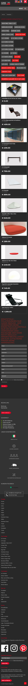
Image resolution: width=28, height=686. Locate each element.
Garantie (3, 612)
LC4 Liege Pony (6, 60)
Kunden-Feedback (5, 597)
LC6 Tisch (15, 60)
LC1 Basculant (19, 49)
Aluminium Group (5, 552)
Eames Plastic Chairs (5, 556)
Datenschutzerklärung (18, 379)
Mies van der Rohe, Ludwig (7, 578)
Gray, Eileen (3, 582)
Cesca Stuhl (5, 30)
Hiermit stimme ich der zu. (14, 379)
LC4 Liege (17, 56)
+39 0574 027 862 (12, 495)
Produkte (3, 499)
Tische (2, 523)
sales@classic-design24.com (15, 492)
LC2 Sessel (3, 538)
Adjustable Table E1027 (6, 543)
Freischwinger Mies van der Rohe (8, 567)
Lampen (3, 526)
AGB (2, 599)
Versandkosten (4, 607)
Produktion (3, 590)
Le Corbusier (4, 573)
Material (3, 592)
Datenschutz (3, 632)
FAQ (2, 614)
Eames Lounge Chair (7, 34)
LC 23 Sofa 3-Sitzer (7, 42)
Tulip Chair (20, 75)
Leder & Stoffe (4, 616)
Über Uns (3, 588)
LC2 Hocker (5, 53)
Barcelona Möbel (5, 560)
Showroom (3, 618)
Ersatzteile (9, 14)
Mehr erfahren (5, 412)
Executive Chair (20, 34)
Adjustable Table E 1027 (9, 23)
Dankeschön (3, 601)
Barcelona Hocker (7, 27)
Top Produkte (4, 536)
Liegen (2, 508)
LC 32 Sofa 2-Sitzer (7, 45)
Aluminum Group (5, 517)
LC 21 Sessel (5, 38)
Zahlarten (3, 609)
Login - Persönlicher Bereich (7, 623)
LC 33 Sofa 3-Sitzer (7, 49)
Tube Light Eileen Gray (8, 75)
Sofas (2, 506)
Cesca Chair (3, 547)
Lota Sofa (5, 64)
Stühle (2, 512)
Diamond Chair (15, 30)
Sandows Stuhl (6, 71)
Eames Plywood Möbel (6, 565)
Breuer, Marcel (4, 584)
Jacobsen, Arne (4, 580)
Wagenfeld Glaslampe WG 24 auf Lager (13, 79)
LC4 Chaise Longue (7, 56)
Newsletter (3, 629)
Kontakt (2, 627)
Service (3, 14)
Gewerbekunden (5, 621)
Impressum (3, 634)
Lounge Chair (4, 545)
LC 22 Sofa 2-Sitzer (16, 38)
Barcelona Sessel (20, 27)
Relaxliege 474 (21, 68)
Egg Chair (3, 549)
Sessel (2, 501)
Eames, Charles (4, 575)
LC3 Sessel (14, 53)
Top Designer (4, 571)
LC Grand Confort (5, 554)
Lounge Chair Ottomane (17, 64)
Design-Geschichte (5, 625)
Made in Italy (4, 595)
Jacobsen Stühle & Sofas (6, 563)
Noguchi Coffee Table (8, 68)
